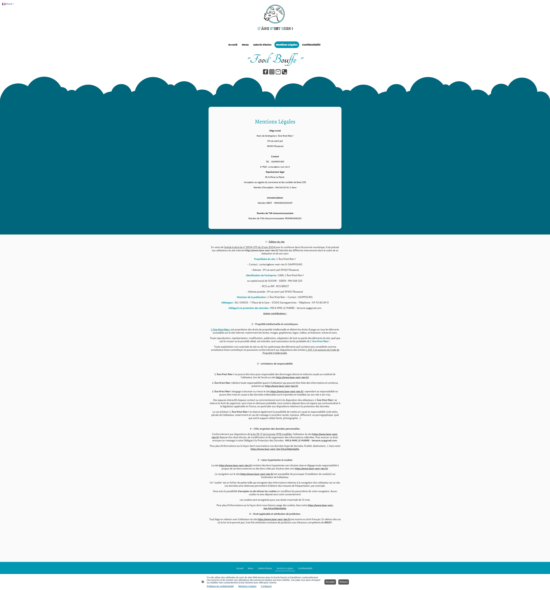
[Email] (278, 71)
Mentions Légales (247, 586)
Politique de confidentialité (220, 586)
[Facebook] (265, 71)
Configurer (266, 586)
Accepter (330, 582)
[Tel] (284, 71)
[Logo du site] (274, 20)
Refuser (344, 582)
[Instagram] (271, 71)
